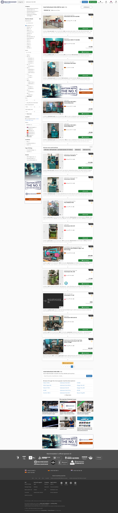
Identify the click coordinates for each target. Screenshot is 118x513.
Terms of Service (51, 510)
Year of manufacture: (29, 104)
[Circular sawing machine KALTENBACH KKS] (53, 208)
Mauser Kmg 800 (81, 393)
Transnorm (30, 32)
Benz (28, 35)
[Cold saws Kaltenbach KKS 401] (53, 231)
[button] (116, 2)
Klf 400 (78, 390)
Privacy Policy (44, 510)
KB (28, 85)
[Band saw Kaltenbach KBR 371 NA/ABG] (53, 45)
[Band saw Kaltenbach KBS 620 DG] (53, 323)
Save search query (68, 363)
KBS (28, 67)
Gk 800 (44, 390)
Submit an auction (86, 92)
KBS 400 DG (31, 69)
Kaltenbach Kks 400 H (65, 383)
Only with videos (31, 158)
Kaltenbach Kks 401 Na (65, 390)
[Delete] (81, 2)
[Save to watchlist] (91, 17)
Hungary (30, 135)
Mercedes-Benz (31, 36)
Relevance (86, 7)
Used (29, 144)
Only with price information (32, 102)
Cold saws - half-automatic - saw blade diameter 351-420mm (58, 149)
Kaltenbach (30, 25)
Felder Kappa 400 (47, 385)
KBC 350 (30, 94)
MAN (29, 28)
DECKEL (29, 27)
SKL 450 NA (31, 66)
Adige (28, 46)
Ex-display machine (31, 143)
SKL (28, 64)
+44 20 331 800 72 (31, 470)
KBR (28, 80)
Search (85, 2)
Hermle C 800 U (46, 393)
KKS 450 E (31, 61)
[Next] (62, 22)
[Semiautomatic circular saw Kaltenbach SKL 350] (53, 277)
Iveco (29, 43)
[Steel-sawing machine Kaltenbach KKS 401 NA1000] (53, 22)
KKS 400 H (31, 59)
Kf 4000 (78, 383)
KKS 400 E (31, 58)
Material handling (31, 12)
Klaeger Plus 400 (81, 388)
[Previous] (44, 22)
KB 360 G (30, 86)
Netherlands (31, 133)
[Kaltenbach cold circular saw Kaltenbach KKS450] (53, 184)
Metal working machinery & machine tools (32, 9)
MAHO (29, 30)
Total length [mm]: (29, 109)
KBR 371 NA (31, 82)
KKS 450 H (31, 63)
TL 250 (30, 75)
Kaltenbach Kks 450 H (65, 393)
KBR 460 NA (31, 83)
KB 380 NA (31, 88)
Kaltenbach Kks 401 (64, 388)
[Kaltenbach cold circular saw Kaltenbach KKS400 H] (53, 161)
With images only (31, 156)
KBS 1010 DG (31, 72)
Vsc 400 (47, 478)
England (30, 128)
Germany (31, 130)
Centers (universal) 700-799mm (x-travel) (77, 478)
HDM (28, 55)
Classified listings (31, 150)
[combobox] (33, 125)
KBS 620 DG (31, 71)
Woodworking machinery (32, 11)
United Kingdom (32, 127)
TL (28, 74)
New (28, 141)
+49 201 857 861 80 (77, 470)
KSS (28, 90)
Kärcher (29, 33)
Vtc (39, 478)
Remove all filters (56, 10)
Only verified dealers (32, 160)
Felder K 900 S (46, 383)
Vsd (32, 478)
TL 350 (30, 77)
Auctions (29, 151)
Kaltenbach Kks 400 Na (65, 385)
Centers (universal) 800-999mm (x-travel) (59, 478)
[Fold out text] (68, 35)
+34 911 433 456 (31, 472)
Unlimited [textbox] (29, 124)
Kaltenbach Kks (86, 149)
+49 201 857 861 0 (54, 470)
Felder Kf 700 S (46, 388)
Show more (68, 395)
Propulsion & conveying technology (32, 15)
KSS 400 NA (31, 91)
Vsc (36, 478)
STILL (29, 41)
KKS (28, 56)
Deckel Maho (30, 38)
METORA (29, 47)
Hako (28, 39)
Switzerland (31, 132)
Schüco (29, 44)
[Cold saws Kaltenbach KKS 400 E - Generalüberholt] (53, 107)
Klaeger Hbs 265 (80, 385)
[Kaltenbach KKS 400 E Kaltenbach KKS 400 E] (53, 69)
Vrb (43, 478)
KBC (28, 93)
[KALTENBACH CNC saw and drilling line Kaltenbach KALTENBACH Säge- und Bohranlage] (53, 254)
